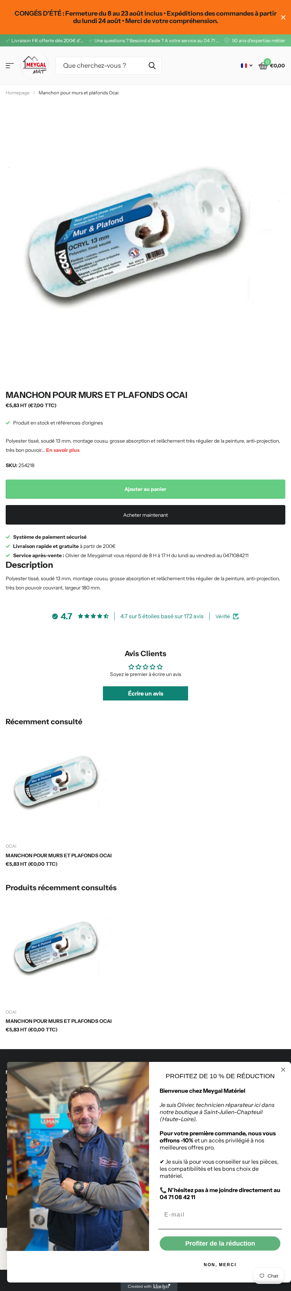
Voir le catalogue (10, 66)
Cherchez (152, 65)
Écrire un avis (145, 693)
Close (283, 17)
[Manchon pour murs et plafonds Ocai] (60, 784)
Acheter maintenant (145, 515)
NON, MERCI (220, 1264)
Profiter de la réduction (220, 1243)
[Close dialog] (283, 1069)
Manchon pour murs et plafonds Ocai (59, 855)
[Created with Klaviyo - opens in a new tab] (149, 1286)
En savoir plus (62, 450)
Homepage (17, 92)
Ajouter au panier (145, 489)
